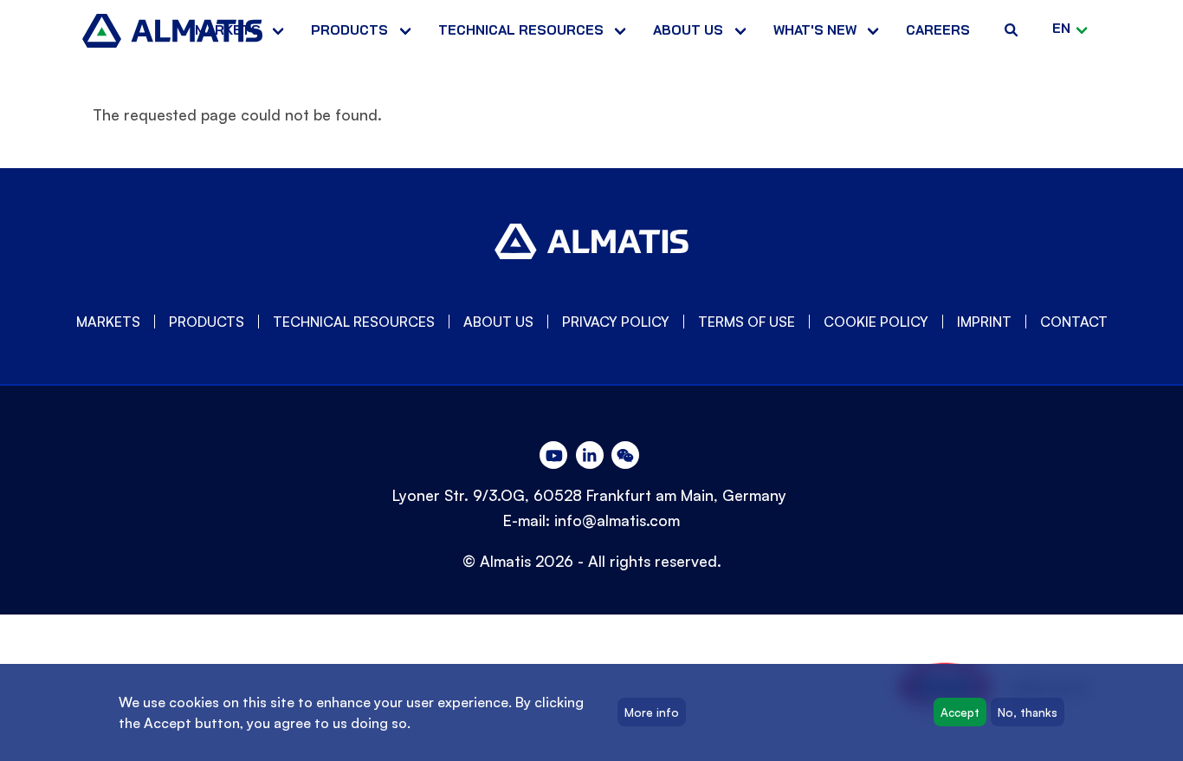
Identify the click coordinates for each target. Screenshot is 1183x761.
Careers (938, 30)
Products (349, 30)
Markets (228, 30)
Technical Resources (521, 30)
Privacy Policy (615, 321)
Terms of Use (746, 321)
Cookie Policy (876, 321)
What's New (815, 30)
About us (688, 30)
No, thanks (1027, 712)
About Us (498, 321)
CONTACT (1074, 321)
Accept (960, 712)
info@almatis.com (617, 520)
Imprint (984, 321)
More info (651, 712)
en (1061, 28)
